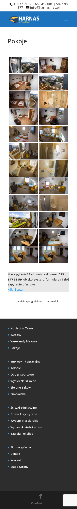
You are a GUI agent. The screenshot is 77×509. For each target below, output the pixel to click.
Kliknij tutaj (15, 289)
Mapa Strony (19, 467)
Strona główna (20, 447)
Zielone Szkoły (20, 387)
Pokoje (15, 348)
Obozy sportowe (22, 374)
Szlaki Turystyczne (23, 414)
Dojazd (15, 454)
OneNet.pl (38, 503)
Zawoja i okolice (21, 433)
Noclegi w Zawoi (22, 328)
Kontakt (16, 460)
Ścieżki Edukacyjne (23, 407)
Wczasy (15, 335)
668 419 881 (44, 4)
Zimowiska (18, 394)
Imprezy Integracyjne (25, 361)
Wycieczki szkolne (23, 381)
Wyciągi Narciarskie (24, 420)
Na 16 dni (52, 301)
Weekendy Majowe (23, 341)
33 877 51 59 (22, 4)
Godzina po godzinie (29, 301)
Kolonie (15, 368)
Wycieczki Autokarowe (26, 427)
